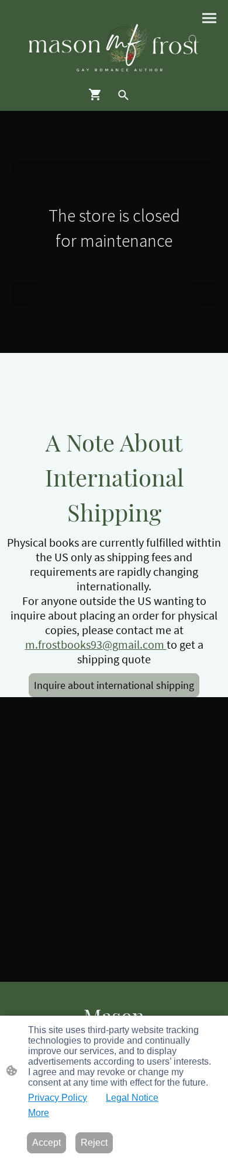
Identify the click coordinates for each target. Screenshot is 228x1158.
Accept (46, 1142)
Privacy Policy (57, 1098)
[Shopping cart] (97, 95)
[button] (123, 95)
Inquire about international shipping (114, 685)
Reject (94, 1142)
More (38, 1113)
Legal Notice (132, 1098)
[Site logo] (114, 48)
